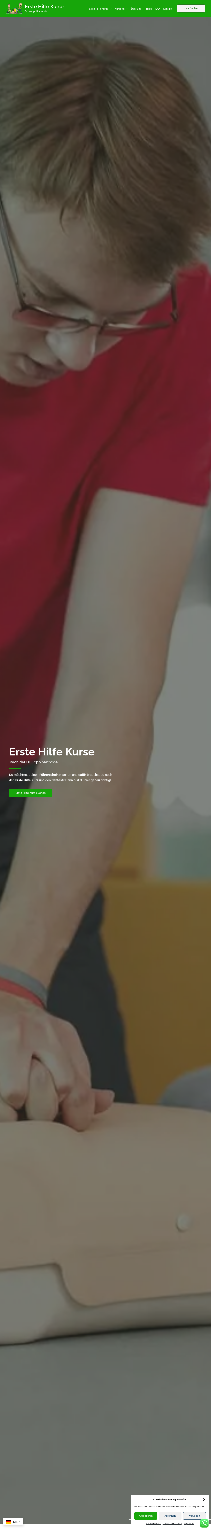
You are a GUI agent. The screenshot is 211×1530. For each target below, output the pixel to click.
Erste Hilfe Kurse (44, 6)
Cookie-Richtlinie (153, 1523)
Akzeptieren (146, 1515)
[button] (204, 1499)
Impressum (189, 1523)
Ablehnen (170, 1515)
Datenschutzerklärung (172, 1523)
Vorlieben (194, 1515)
